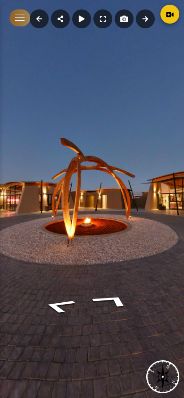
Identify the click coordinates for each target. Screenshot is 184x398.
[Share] (60, 18)
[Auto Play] (81, 18)
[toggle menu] (19, 17)
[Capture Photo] (124, 18)
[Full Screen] (102, 18)
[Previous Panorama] (39, 18)
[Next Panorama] (145, 18)
